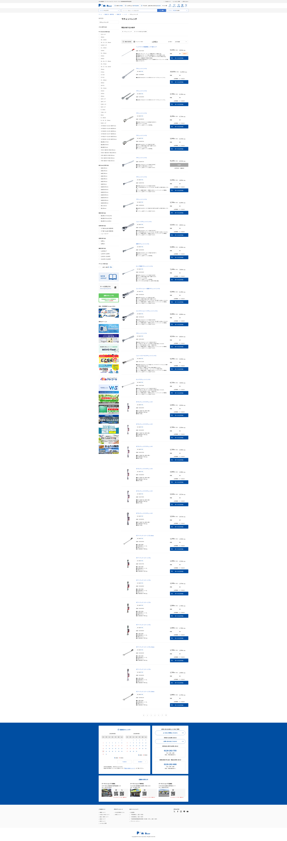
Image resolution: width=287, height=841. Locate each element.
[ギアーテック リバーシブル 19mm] (128, 697)
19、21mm (103, 88)
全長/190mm (104, 173)
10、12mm (103, 39)
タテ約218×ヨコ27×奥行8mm (108, 134)
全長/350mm (104, 181)
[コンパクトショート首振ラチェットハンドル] (128, 294)
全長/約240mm (104, 200)
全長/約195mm (104, 197)
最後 (166, 715)
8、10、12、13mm (105, 120)
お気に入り (174, 6)
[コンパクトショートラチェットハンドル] (128, 316)
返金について (103, 819)
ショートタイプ (104, 233)
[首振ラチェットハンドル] (128, 249)
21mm (102, 91)
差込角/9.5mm (104, 147)
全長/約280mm (104, 203)
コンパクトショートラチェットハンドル (147, 311)
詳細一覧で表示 (128, 41)
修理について (118, 814)
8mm (102, 115)
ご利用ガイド (168, 1)
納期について (103, 812)
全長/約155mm (104, 192)
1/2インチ (103, 34)
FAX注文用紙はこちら (119, 812)
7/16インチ (103, 112)
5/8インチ (103, 107)
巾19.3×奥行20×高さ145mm (108, 150)
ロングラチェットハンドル (143, 379)
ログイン (170, 6)
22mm (102, 93)
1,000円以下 (104, 251)
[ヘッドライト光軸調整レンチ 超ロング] (128, 52)
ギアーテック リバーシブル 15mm (145, 647)
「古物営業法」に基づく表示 (136, 816)
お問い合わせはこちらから (170, 741)
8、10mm (103, 117)
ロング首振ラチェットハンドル (144, 266)
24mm (102, 96)
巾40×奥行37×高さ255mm (108, 160)
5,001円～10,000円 (105, 256)
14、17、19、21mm (106, 66)
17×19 (102, 74)
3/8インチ (103, 101)
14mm (102, 58)
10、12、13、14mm (106, 42)
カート (186, 6)
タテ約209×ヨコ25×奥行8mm (108, 131)
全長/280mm (104, 179)
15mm (102, 69)
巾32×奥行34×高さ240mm (108, 158)
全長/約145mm (104, 187)
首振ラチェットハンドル (142, 244)
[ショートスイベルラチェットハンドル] (128, 361)
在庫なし (103, 241)
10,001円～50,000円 (106, 259)
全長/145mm (104, 170)
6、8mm (103, 109)
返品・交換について (104, 816)
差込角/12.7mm (105, 142)
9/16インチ (103, 123)
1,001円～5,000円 (105, 253)
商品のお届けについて (129, 768)
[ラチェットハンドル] (128, 74)
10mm (102, 37)
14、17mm (103, 64)
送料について (103, 821)
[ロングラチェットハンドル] (128, 385)
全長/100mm (104, 168)
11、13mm (103, 48)
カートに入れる (179, 58)
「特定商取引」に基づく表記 (136, 814)
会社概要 (132, 812)
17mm (102, 72)
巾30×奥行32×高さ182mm (108, 155)
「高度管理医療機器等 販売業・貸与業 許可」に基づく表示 (143, 819)
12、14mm (103, 53)
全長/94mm (104, 184)
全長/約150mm (104, 189)
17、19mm (103, 80)
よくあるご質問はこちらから (170, 733)
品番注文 (182, 6)
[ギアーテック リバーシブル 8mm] (128, 541)
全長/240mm (104, 176)
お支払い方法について (104, 814)
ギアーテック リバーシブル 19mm (145, 691)
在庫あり (103, 243)
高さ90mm (103, 208)
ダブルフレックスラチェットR (144, 402)
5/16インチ (103, 104)
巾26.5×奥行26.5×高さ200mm (108, 152)
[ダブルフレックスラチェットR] (128, 407)
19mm (102, 82)
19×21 (102, 85)
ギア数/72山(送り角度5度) (107, 231)
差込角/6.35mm (105, 144)
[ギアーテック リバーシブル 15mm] (128, 652)
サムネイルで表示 (139, 41)
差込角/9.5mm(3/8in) (106, 221)
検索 (163, 10)
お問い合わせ (185, 1)
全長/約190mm (104, 195)
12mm (102, 50)
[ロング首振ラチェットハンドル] (128, 271)
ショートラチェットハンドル (144, 221)
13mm (102, 56)
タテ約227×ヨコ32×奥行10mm (109, 136)
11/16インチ (104, 45)
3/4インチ (103, 99)
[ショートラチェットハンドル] (128, 227)
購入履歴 (178, 6)
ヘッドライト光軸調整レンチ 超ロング (146, 47)
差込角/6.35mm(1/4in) (106, 218)
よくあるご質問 (176, 1)
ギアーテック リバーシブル (143, 558)
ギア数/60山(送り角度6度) (107, 228)
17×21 (102, 77)
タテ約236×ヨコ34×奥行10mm (109, 139)
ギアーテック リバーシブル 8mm (145, 535)
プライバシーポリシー (135, 821)
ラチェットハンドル (141, 68)
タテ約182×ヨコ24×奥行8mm (108, 128)
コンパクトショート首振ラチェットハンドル (148, 288)
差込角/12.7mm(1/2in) (106, 215)
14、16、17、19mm (106, 61)
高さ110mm (104, 205)
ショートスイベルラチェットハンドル (146, 355)
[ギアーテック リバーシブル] (128, 563)
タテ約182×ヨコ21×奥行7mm (108, 125)
